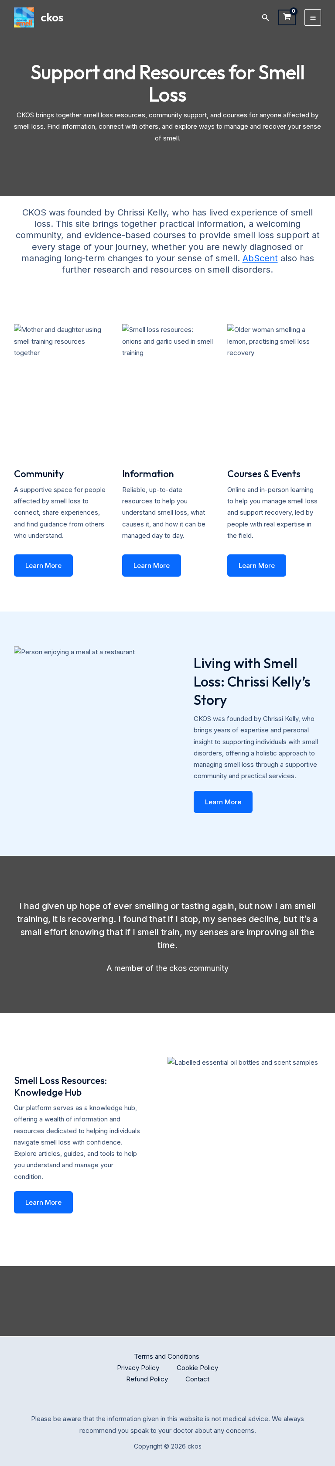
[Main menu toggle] (312, 17)
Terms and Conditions (167, 1356)
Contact (197, 1379)
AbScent (260, 258)
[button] (266, 17)
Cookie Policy (197, 1367)
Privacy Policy (138, 1367)
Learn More (43, 565)
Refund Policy (147, 1379)
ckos (52, 17)
